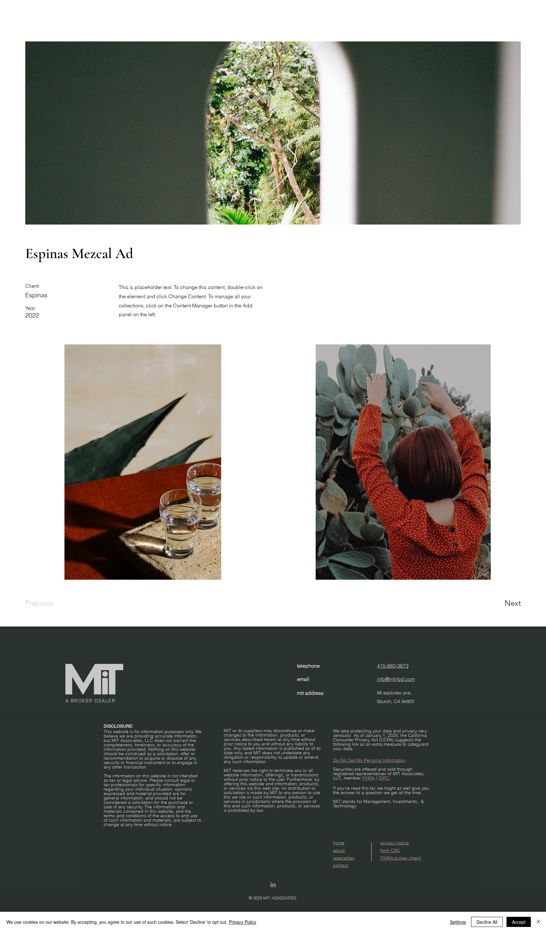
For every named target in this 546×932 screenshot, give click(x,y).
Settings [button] (458, 922)
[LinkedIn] (273, 884)
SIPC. (384, 778)
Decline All (486, 922)
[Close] (538, 922)
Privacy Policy (242, 922)
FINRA (368, 778)
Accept (518, 922)
